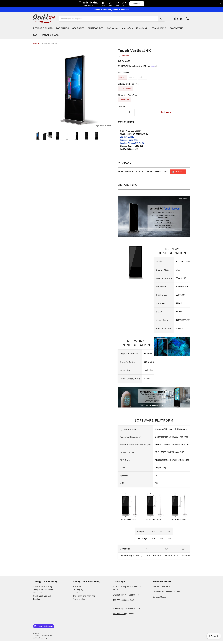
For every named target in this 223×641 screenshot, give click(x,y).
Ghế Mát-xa (112, 28)
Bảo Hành (37, 593)
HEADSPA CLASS (50, 35)
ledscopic (125, 55)
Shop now (136, 4)
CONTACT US (176, 28)
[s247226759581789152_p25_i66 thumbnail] (37, 136)
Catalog (36, 599)
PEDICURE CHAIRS (42, 28)
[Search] (161, 18)
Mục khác (127, 28)
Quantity (121, 106)
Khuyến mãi (142, 28)
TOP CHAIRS (62, 28)
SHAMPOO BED (95, 28)
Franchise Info (79, 599)
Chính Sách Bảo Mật (42, 596)
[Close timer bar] (221, 4)
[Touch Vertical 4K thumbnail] (57, 136)
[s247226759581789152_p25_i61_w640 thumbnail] (47, 136)
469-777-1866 (119, 600)
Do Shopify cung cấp (40, 638)
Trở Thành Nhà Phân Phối (84, 596)
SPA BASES (78, 28)
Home (36, 43)
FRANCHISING (159, 28)
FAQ (35, 35)
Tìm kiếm (36, 634)
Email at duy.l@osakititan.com (126, 595)
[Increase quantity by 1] (137, 112)
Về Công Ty (78, 590)
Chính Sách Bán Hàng (42, 586)
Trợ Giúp (77, 586)
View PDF (179, 171)
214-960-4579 (119, 614)
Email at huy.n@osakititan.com (126, 608)
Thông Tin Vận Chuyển (43, 590)
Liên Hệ (76, 593)
